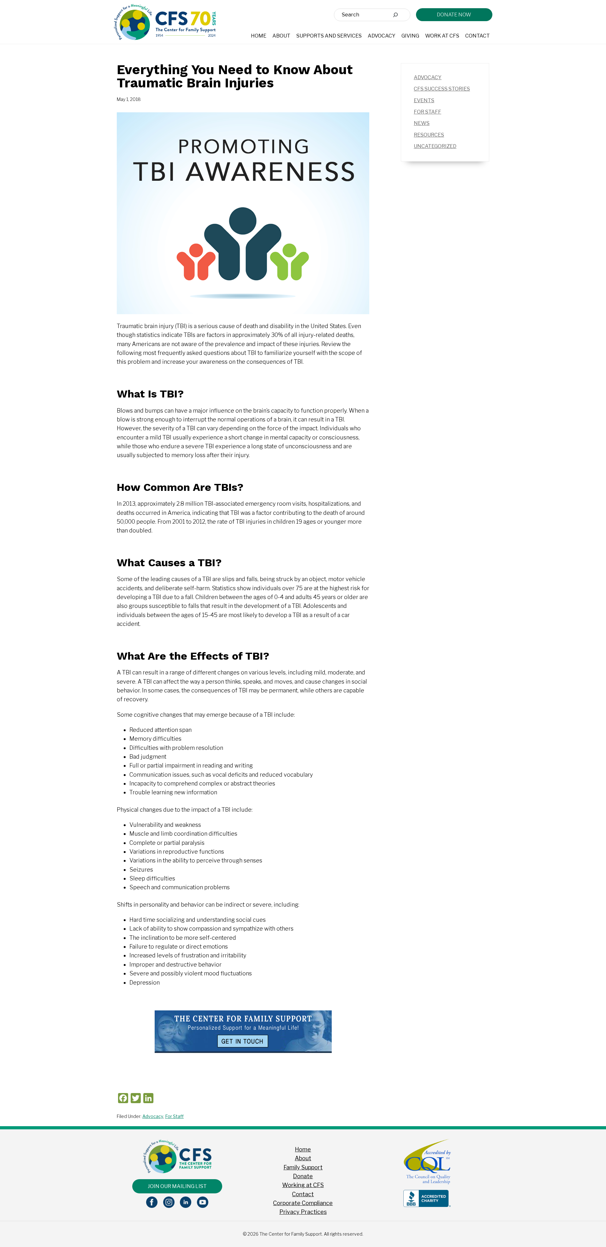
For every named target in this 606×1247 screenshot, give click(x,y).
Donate (303, 1176)
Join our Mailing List (177, 1186)
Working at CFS (303, 1185)
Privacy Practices (303, 1212)
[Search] (395, 14)
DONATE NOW (454, 15)
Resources (429, 135)
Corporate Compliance (303, 1203)
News (422, 123)
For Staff (174, 1116)
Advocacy (152, 1116)
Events (424, 100)
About (303, 1158)
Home (303, 1149)
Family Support (303, 1167)
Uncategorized (435, 146)
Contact (303, 1194)
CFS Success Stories (442, 89)
